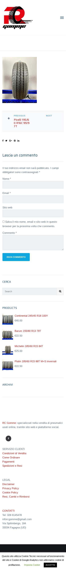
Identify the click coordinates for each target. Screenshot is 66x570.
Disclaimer (8, 484)
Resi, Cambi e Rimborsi (16, 496)
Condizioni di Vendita (14, 453)
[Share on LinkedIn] (18, 140)
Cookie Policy (10, 492)
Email (6, 193)
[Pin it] (15, 140)
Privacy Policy (10, 488)
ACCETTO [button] (50, 565)
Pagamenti (8, 461)
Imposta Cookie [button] (32, 565)
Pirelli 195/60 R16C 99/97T (22, 123)
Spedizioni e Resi (12, 465)
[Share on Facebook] (3, 140)
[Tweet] (6, 140)
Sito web (7, 207)
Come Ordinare (11, 457)
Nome (6, 178)
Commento (9, 232)
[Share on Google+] (10, 140)
